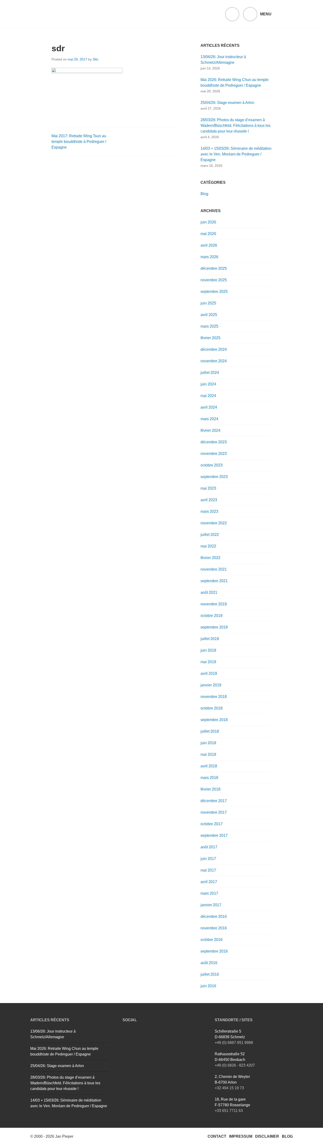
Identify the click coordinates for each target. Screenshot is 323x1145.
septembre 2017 (214, 835)
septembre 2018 (214, 720)
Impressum (240, 1136)
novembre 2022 (214, 523)
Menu (265, 14)
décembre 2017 (214, 801)
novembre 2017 (214, 812)
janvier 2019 (211, 685)
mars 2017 (209, 893)
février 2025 (210, 338)
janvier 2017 (211, 905)
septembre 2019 (214, 627)
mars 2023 (209, 511)
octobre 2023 (212, 465)
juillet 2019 (210, 639)
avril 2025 (209, 315)
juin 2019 (208, 650)
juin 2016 (208, 986)
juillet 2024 (210, 373)
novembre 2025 (214, 280)
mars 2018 (209, 778)
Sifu (95, 59)
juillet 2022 (210, 535)
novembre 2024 (214, 361)
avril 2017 (209, 882)
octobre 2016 (212, 940)
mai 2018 (208, 754)
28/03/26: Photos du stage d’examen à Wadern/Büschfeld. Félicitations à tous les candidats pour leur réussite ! (236, 125)
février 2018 (210, 789)
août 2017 (209, 847)
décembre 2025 (214, 268)
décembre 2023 (214, 442)
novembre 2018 (214, 697)
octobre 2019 (212, 616)
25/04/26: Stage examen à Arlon (227, 103)
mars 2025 (209, 326)
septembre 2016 (214, 951)
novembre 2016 (214, 928)
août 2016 (209, 963)
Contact (217, 1136)
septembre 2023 (214, 477)
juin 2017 (208, 859)
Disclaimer (267, 1136)
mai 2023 (208, 488)
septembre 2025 (214, 292)
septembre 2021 (214, 581)
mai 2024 (208, 396)
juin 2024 (208, 384)
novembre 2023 (214, 454)
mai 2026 (208, 234)
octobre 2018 (212, 708)
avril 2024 (209, 407)
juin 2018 (208, 743)
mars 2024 (209, 419)
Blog (204, 194)
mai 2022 (208, 546)
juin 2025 (208, 303)
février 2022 (210, 558)
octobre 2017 (212, 824)
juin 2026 (208, 222)
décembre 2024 (214, 349)
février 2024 (210, 430)
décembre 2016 (214, 916)
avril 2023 (209, 500)
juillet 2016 (210, 974)
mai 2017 (208, 870)
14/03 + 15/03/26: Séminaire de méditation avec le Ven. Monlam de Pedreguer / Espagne (236, 154)
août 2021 (209, 592)
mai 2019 (208, 662)
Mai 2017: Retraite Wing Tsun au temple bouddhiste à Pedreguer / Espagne (79, 141)
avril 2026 (209, 245)
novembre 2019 (214, 604)
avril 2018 (209, 766)
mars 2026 (209, 257)
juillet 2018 (210, 731)
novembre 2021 (214, 569)
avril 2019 (209, 673)
